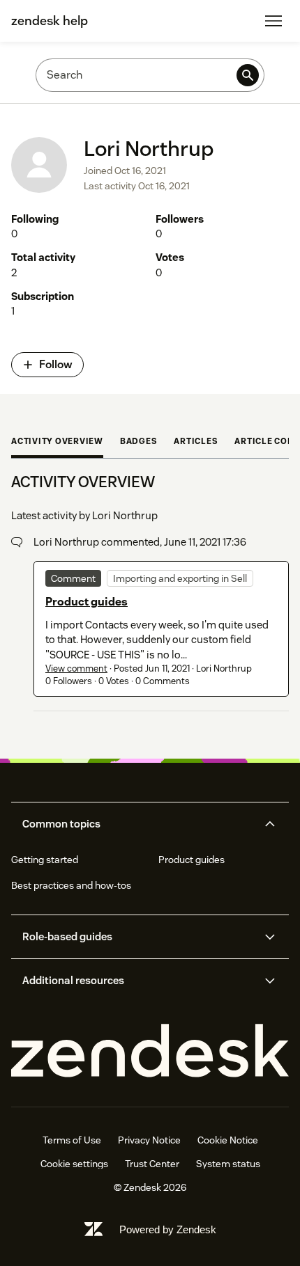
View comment (76, 668)
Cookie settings (74, 1164)
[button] (138, 824)
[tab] (57, 442)
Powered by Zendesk (167, 1229)
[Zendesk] (150, 1051)
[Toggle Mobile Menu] (273, 21)
